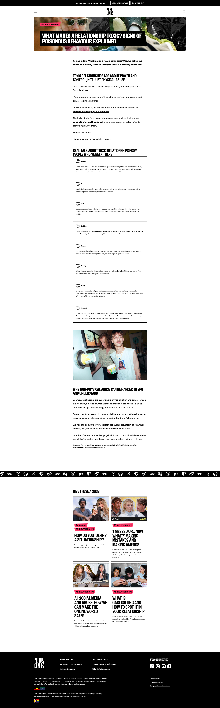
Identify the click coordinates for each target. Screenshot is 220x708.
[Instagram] (158, 667)
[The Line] (110, 11)
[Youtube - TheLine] (164, 667)
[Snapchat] (169, 667)
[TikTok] (152, 667)
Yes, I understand (120, 3)
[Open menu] (35, 11)
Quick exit (139, 3)
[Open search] (184, 11)
